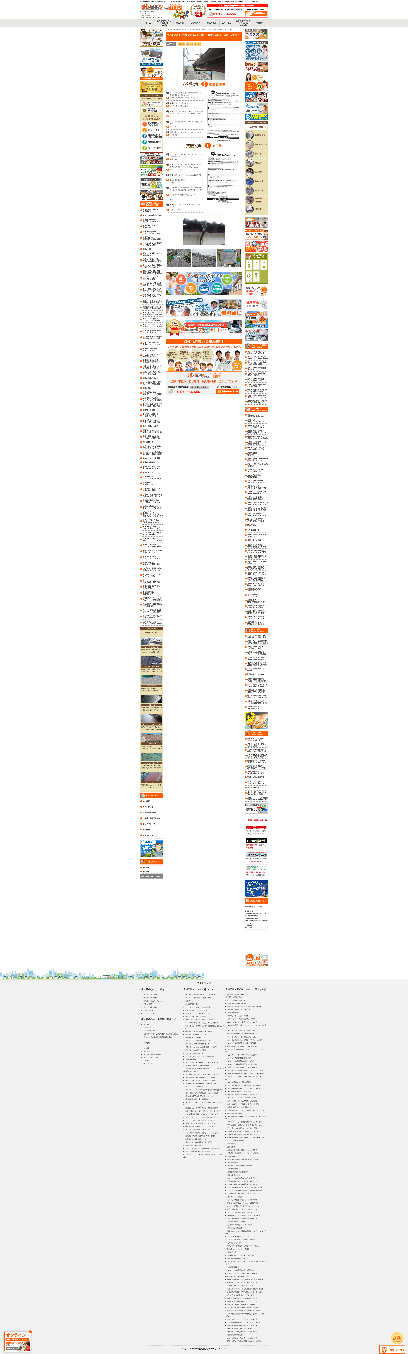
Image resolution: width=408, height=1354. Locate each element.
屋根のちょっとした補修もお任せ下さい (198, 1013)
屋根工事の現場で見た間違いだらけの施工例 (255, 584)
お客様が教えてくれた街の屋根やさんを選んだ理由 (160, 1034)
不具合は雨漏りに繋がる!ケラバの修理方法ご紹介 (152, 260)
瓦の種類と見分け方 (150, 442)
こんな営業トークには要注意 (255, 669)
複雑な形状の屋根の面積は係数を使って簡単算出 (243, 1159)
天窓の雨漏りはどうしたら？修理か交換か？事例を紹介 (246, 1110)
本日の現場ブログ (149, 1031)
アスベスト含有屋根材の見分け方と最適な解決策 (152, 453)
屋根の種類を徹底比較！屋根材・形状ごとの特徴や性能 (246, 1073)
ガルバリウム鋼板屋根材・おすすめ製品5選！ (242, 1043)
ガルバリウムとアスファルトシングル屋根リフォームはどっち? (153, 514)
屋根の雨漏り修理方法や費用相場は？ (152, 563)
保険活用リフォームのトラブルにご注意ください (257, 702)
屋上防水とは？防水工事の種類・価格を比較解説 (152, 307)
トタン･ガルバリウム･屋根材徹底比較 (151, 521)
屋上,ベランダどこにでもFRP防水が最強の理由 (152, 302)
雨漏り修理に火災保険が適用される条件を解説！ (256, 612)
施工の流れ (211, 23)
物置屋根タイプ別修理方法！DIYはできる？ (255, 739)
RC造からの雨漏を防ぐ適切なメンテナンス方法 (243, 1206)
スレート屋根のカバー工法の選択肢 (257, 465)
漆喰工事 (258, 154)
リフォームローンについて (194, 1087)
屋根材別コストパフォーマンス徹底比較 (152, 477)
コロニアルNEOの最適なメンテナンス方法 (256, 514)
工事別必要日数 (253, 530)
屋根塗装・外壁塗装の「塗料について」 (240, 1009)
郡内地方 (146, 872)
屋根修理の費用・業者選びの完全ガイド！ (152, 220)
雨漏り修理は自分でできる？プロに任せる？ (152, 232)
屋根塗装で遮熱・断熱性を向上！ (238, 1172)
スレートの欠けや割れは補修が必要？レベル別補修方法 (246, 1085)
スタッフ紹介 (148, 807)
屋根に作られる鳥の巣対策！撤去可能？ (256, 772)
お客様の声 (195, 23)
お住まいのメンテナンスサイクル (238, 1236)
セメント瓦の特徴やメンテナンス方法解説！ (152, 319)
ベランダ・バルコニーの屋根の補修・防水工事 (201, 1047)
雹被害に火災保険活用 (234, 1335)
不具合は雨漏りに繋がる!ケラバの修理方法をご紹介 (244, 1125)
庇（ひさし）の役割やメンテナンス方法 (152, 575)
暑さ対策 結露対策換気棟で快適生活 (150, 415)
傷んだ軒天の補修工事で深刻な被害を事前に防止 (152, 272)
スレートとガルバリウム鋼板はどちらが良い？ (256, 352)
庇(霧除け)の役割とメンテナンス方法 (150, 349)
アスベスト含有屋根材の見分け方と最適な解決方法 (244, 1190)
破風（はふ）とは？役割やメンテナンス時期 (152, 622)
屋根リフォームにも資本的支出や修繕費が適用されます (204, 1090)
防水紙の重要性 (149, 462)
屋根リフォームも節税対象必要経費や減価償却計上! (257, 798)
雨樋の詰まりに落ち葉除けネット (196, 1139)
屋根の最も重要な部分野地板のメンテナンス (151, 467)
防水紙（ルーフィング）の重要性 (238, 1249)
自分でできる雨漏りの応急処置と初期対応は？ (256, 606)
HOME (168, 30)
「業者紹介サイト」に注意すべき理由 (255, 707)
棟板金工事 (259, 191)
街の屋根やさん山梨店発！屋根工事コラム (157, 1037)
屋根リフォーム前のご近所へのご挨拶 (255, 647)
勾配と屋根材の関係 (150, 426)
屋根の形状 (147, 388)
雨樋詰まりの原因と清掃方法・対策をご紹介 (200, 1136)
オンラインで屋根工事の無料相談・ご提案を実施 (256, 636)
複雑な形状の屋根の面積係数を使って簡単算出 (152, 383)
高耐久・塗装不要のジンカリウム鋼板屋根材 (152, 545)
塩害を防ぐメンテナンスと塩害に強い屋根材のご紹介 (245, 1289)
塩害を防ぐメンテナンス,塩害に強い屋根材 (152, 489)
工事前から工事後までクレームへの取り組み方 (256, 653)
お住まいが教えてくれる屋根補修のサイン (256, 443)
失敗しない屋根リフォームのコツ (255, 421)
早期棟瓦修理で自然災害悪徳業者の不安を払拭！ (152, 337)
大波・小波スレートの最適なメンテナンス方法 (152, 343)
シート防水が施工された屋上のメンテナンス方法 (152, 290)
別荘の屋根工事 (253, 788)
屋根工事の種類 (256, 127)
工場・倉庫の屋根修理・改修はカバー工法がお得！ (257, 750)
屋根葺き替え (259, 135)
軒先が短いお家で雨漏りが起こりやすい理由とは (152, 447)
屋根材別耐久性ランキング (150, 483)
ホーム (148, 23)
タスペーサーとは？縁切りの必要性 (150, 278)
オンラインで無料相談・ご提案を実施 (198, 998)
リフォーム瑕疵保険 (150, 1007)
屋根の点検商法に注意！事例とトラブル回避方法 (256, 680)
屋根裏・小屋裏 (149, 410)
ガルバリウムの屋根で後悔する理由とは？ (151, 527)
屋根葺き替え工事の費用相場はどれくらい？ (256, 432)
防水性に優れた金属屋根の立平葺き (239, 1276)
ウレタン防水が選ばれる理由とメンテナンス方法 (152, 284)
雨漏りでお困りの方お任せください (197, 1010)
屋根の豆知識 (148, 472)
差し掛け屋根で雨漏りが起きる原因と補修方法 (243, 1307)
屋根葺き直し (259, 181)
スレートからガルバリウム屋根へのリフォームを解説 (257, 357)
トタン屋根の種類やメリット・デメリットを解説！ (244, 1088)
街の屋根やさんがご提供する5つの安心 (164, 23)
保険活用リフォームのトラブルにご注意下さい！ (243, 1282)
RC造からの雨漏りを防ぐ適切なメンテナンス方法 (152, 569)
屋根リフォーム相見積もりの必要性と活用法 (200, 1080)
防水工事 (258, 172)
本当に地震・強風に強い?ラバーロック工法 (153, 373)
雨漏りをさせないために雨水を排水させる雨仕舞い (244, 1310)
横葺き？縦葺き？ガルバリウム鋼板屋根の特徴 (257, 391)
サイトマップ (148, 835)
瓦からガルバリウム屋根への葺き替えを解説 (256, 363)
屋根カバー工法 (260, 144)
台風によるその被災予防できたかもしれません (257, 546)
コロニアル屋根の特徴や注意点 (254, 476)
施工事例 (180, 23)
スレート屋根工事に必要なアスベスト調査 (241, 1193)
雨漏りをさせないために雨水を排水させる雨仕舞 (152, 431)
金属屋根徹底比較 (233, 1267)
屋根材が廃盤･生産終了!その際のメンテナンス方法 (244, 1131)
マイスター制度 (148, 1013)
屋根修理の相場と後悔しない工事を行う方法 (255, 426)
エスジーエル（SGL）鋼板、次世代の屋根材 (242, 1273)
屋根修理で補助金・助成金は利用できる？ (255, 623)
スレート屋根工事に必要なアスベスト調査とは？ (152, 611)
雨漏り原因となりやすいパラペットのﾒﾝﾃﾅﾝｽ (152, 296)
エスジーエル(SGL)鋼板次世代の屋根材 (152, 533)
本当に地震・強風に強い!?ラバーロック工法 (242, 1301)
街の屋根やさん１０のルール (153, 1001)
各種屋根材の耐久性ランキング (237, 1258)
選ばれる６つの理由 (150, 998)
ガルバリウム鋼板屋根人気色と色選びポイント (256, 380)
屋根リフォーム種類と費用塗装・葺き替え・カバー (257, 459)
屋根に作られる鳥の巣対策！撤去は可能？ (199, 1142)
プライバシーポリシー (151, 824)
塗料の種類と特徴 (256, 820)
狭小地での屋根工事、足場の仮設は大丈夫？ (242, 1034)
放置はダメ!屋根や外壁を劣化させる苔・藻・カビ (152, 495)
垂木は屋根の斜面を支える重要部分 (197, 1099)
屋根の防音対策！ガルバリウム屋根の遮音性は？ (257, 402)
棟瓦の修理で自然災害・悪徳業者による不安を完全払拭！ (246, 1137)
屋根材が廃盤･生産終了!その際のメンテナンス (152, 501)
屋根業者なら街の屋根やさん (153, 1054)
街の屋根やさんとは (150, 995)
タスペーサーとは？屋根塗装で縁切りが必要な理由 (244, 1122)
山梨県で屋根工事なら (151, 818)
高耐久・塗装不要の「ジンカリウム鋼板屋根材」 (243, 1203)
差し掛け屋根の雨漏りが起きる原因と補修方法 (152, 405)
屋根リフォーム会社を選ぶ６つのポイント (257, 535)
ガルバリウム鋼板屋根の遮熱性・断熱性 (256, 374)
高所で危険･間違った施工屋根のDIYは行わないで (152, 551)
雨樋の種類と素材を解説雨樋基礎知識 (152, 605)
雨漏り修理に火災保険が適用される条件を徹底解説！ (245, 1341)
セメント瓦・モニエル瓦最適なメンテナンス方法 (152, 325)
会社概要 (259, 23)
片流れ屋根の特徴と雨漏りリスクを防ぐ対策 (152, 393)
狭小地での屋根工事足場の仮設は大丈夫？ (255, 520)
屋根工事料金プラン (192, 1004)
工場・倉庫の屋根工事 (255, 777)
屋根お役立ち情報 (254, 540)
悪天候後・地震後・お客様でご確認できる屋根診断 (244, 1006)
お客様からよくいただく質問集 (237, 1016)
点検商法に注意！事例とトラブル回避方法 (199, 1019)
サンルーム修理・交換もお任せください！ (256, 745)
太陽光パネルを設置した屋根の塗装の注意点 (256, 492)
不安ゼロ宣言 (147, 1004)
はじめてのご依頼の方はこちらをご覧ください (201, 995)
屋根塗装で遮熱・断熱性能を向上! (256, 601)
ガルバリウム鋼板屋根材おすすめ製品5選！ (256, 385)
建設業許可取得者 (150, 812)
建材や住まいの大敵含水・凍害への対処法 (151, 421)
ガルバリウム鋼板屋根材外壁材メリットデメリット (257, 396)
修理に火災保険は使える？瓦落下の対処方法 (257, 557)
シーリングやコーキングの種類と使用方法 (152, 355)
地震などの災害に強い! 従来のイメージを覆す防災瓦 (244, 1187)
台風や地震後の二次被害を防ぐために (256, 562)
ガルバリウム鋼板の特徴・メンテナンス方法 (242, 1200)
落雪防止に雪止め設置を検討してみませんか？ (201, 1123)
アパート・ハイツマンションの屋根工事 (255, 783)
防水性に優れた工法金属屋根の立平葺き (150, 361)
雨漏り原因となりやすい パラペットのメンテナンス (202, 1111)
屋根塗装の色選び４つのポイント (254, 590)
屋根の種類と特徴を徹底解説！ (150, 210)
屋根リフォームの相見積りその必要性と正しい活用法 (257, 642)
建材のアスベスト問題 (151, 458)
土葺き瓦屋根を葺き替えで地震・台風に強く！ (152, 331)
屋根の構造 (147, 249)
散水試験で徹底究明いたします (195, 1034)
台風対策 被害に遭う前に (193, 1037)
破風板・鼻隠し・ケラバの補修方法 (239, 1107)
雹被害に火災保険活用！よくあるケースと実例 (256, 617)
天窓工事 (258, 209)
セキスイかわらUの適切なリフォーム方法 (241, 1019)
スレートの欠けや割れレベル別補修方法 (255, 470)
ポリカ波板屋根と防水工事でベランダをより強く (257, 756)
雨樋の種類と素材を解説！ (194, 1145)
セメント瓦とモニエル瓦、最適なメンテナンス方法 (244, 1098)
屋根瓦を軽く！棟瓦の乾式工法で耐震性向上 (255, 568)
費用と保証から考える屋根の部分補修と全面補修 (201, 1093)
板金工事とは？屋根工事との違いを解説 (152, 238)
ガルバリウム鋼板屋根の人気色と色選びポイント (243, 1064)
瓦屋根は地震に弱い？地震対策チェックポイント (257, 573)
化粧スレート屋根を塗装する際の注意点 (255, 498)
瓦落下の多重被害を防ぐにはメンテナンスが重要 (256, 551)
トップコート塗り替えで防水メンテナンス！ (152, 617)
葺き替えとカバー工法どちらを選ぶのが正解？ (256, 448)
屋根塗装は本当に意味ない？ (150, 226)
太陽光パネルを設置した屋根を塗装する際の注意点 (202, 1148)
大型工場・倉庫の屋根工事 (194, 1053)
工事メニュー (227, 23)
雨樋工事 (258, 163)
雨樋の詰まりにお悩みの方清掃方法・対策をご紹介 (257, 761)
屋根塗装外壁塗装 (258, 200)
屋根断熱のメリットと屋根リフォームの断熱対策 (152, 599)
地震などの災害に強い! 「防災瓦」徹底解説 (256, 579)
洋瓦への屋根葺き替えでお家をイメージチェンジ (152, 507)
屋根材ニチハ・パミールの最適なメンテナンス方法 (257, 503)
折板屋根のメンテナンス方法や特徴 (239, 1091)
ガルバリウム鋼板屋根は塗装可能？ (256, 368)
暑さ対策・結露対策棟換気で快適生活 (240, 1165)
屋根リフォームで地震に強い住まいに (198, 1041)
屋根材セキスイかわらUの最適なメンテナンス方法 (257, 509)
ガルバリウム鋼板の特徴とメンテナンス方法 (152, 539)
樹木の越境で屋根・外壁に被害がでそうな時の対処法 (257, 696)
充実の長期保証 (148, 1010)
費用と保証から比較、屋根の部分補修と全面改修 (257, 437)
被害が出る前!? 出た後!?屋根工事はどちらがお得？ (257, 664)
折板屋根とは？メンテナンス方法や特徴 (256, 487)
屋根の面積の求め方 (150, 378)
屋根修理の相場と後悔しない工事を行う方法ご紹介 (202, 1074)
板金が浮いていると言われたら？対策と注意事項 (257, 685)
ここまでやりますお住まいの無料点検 (243, 23)
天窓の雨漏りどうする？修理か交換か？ (152, 587)
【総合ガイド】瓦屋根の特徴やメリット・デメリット (245, 1070)
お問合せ (146, 830)
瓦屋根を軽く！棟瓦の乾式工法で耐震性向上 (242, 1181)
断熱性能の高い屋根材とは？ (149, 593)
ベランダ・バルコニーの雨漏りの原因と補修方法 (152, 313)
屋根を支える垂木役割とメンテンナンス (151, 557)
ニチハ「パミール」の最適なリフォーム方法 (242, 1022)
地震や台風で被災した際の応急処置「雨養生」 (152, 367)
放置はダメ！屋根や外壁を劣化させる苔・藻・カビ (244, 1292)
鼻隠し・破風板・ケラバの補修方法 (152, 254)
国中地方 (146, 868)
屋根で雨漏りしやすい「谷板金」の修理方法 (151, 437)
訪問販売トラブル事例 (255, 674)
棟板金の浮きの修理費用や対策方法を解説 (152, 244)
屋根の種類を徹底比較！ (252, 454)
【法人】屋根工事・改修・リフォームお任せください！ (204, 1062)
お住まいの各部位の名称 (152, 215)
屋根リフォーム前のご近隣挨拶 (195, 1016)
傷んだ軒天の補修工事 (234, 1228)
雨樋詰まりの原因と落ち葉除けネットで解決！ (257, 767)
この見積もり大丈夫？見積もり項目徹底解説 (255, 658)
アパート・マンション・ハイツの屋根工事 (199, 1056)
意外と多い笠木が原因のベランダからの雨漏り (152, 266)
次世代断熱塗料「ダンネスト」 (253, 595)
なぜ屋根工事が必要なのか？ (256, 415)
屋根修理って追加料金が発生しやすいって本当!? (256, 691)
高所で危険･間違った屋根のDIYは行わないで (242, 1209)
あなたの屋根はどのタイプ (236, 1000)
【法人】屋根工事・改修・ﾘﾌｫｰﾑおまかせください (257, 793)
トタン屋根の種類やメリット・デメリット (255, 481)
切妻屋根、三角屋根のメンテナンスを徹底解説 (152, 399)
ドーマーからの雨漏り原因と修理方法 (151, 581)
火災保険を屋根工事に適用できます (197, 1044)
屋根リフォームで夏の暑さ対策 (195, 1050)
